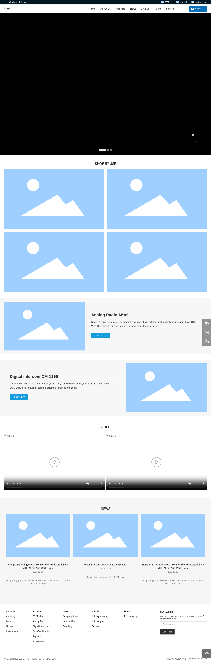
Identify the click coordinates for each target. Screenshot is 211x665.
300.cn (204, 659)
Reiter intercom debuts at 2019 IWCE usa (105, 564)
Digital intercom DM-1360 (34, 376)
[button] (100, 150)
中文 (167, 2)
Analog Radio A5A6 (110, 315)
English (183, 2)
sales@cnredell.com (17, 2)
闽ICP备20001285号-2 (176, 659)
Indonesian (201, 2)
